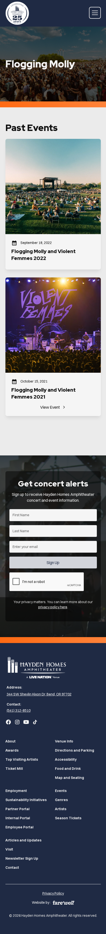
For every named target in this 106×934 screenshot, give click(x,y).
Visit (9, 849)
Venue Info (64, 741)
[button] (95, 13)
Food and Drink (68, 768)
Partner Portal (17, 809)
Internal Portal (17, 818)
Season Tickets (68, 818)
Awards (11, 750)
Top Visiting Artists (21, 759)
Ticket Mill (14, 768)
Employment (16, 791)
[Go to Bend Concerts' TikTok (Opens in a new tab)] (35, 722)
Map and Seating (69, 777)
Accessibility (66, 759)
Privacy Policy (53, 893)
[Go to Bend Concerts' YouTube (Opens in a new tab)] (26, 722)
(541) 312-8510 (19, 710)
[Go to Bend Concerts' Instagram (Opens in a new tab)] (17, 722)
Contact (12, 867)
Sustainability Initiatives (26, 800)
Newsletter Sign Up (21, 858)
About (10, 741)
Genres (61, 800)
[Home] (53, 667)
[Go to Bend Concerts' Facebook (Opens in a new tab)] (8, 722)
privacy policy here (52, 607)
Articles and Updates (23, 840)
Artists (60, 809)
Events (61, 791)
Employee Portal (19, 827)
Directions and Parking (74, 750)
